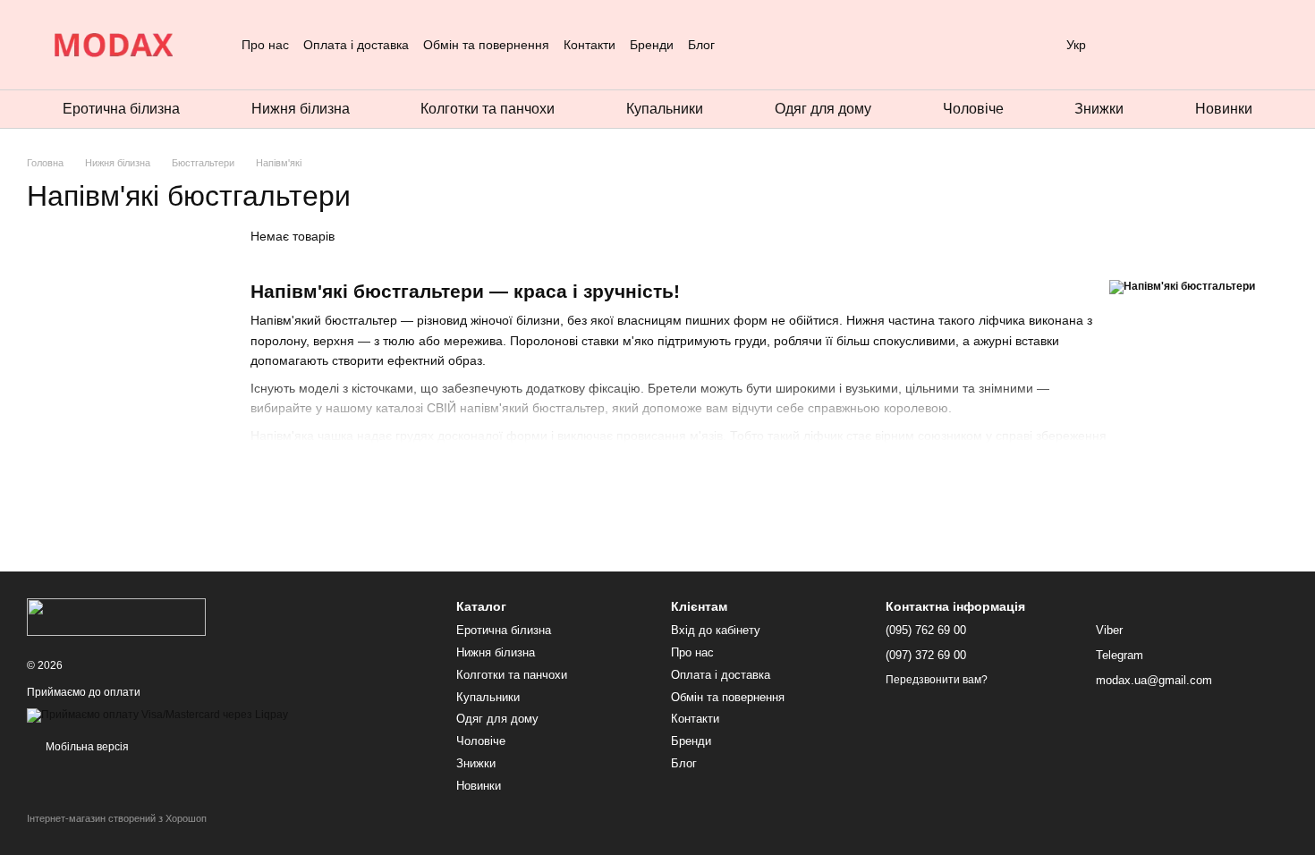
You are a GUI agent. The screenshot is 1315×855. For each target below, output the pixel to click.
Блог (701, 45)
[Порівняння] (1227, 44)
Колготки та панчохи (487, 108)
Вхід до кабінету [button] (715, 630)
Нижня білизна (300, 108)
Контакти (589, 45)
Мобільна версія (86, 747)
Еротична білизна (121, 108)
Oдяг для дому (823, 108)
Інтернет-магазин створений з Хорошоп (117, 818)
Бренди (652, 45)
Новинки (1223, 108)
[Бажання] (1181, 44)
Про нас (265, 45)
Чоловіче (973, 108)
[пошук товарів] (747, 44)
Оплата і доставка (356, 45)
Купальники (664, 108)
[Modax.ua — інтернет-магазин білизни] (116, 616)
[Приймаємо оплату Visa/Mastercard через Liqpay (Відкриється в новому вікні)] (157, 714)
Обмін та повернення (486, 45)
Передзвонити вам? (937, 679)
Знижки (1099, 108)
